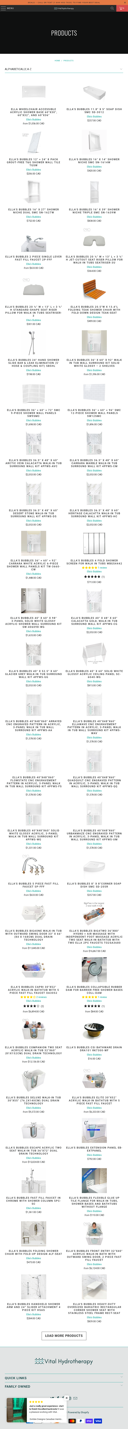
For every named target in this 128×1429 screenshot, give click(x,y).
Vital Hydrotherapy (57, 1412)
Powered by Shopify (78, 1412)
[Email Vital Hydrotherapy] (75, 1399)
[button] (89, 567)
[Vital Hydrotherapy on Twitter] (52, 1399)
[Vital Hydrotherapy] (64, 8)
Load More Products (64, 1336)
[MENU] (2, 8)
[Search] (112, 8)
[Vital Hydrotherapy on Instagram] (69, 1399)
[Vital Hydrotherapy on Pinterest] (63, 1399)
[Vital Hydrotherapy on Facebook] (58, 1399)
